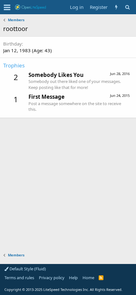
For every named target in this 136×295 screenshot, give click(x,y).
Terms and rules (19, 277)
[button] (7, 7)
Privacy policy (52, 277)
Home (88, 277)
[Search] (127, 7)
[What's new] (116, 7)
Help (73, 277)
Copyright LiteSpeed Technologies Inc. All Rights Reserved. (63, 289)
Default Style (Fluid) (27, 269)
